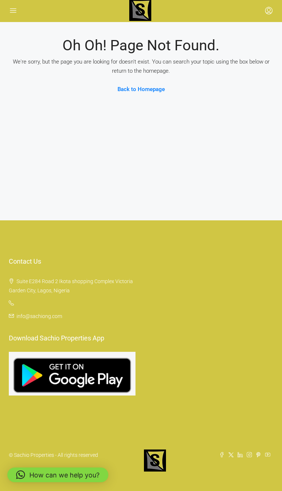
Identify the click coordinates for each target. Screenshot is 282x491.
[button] (57, 474)
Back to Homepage (141, 89)
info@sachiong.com (39, 316)
